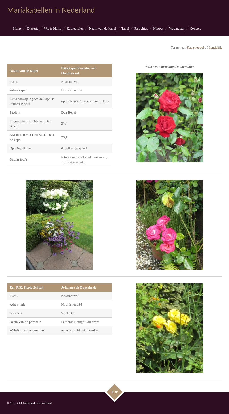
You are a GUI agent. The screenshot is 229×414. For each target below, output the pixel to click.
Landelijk (215, 47)
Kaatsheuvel (195, 47)
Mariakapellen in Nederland (51, 11)
